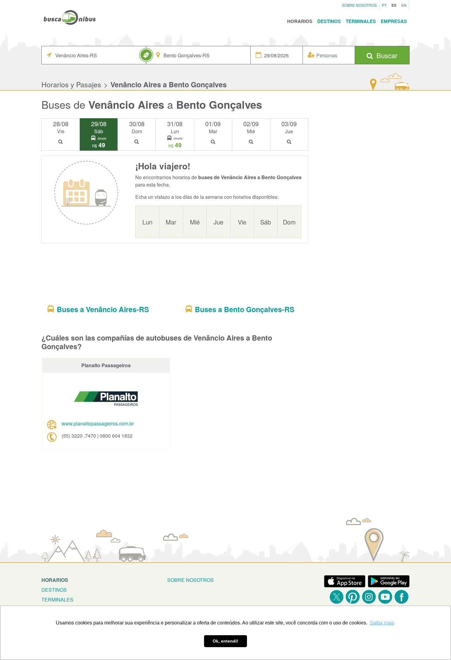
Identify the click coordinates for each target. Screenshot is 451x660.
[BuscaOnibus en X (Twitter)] (336, 597)
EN (404, 5)
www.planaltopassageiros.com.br (98, 423)
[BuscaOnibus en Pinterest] (353, 597)
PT (384, 5)
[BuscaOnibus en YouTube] (385, 597)
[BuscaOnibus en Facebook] (401, 597)
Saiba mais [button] (382, 622)
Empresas (394, 21)
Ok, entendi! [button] (225, 641)
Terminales (361, 21)
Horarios (299, 21)
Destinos (329, 21)
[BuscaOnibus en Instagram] (369, 597)
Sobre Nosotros (359, 5)
